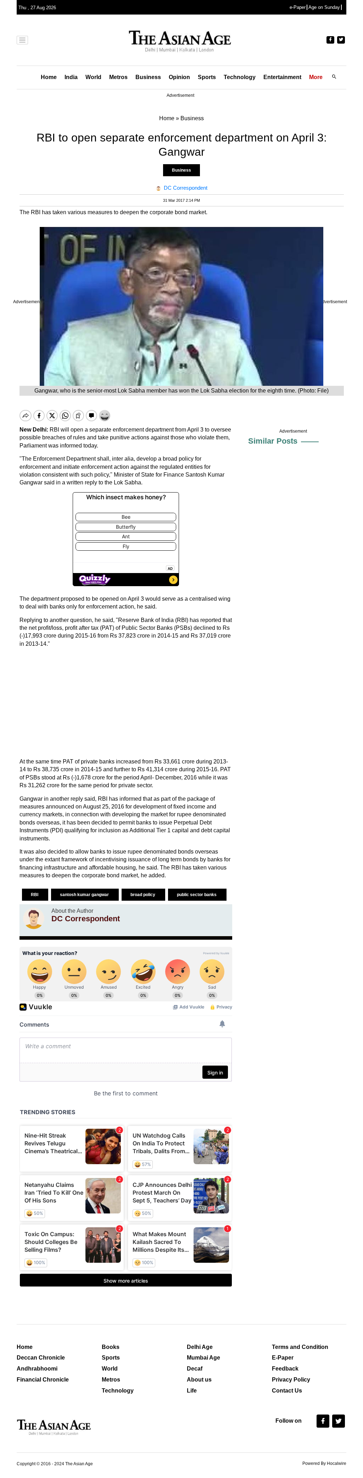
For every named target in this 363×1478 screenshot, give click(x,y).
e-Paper (298, 7)
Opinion (179, 77)
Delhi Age (200, 1347)
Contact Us (287, 1391)
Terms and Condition (300, 1347)
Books (110, 1347)
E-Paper (283, 1358)
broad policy (143, 894)
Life (192, 1391)
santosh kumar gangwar (85, 894)
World (93, 77)
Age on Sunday (324, 7)
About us (199, 1380)
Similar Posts (272, 441)
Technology (240, 77)
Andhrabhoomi (37, 1369)
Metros (118, 77)
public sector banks (197, 894)
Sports (207, 77)
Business (148, 77)
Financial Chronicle (43, 1380)
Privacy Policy (291, 1380)
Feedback (285, 1369)
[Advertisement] (125, 702)
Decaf (194, 1369)
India (71, 77)
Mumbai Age (203, 1358)
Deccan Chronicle (41, 1358)
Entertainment (282, 77)
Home (49, 77)
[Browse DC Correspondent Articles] (33, 918)
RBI (35, 894)
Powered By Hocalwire (324, 1463)
